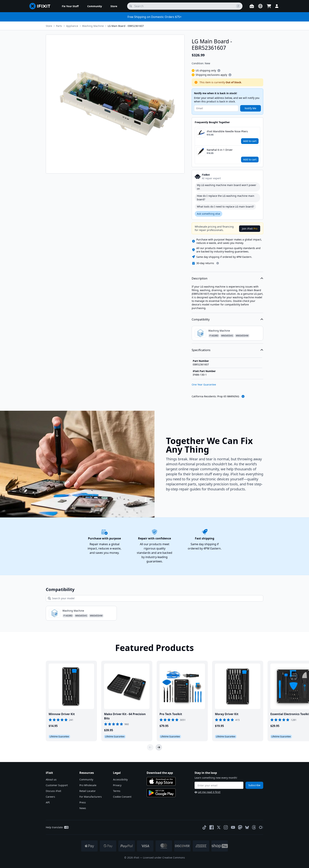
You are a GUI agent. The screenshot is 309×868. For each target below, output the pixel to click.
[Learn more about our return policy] (217, 263)
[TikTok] (204, 827)
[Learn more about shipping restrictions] (218, 70)
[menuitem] (70, 6)
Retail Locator (87, 791)
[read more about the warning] (243, 396)
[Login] (277, 6)
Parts (59, 26)
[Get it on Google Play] (161, 793)
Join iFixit (249, 228)
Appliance (72, 26)
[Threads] (254, 827)
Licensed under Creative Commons (164, 857)
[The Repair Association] (261, 827)
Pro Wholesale (87, 785)
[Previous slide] (150, 747)
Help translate (54, 827)
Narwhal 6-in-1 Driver (220, 149)
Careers (50, 796)
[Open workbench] (251, 6)
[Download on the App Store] (161, 781)
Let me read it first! (209, 792)
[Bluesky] (247, 827)
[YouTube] (233, 827)
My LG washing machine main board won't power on (226, 186)
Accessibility (120, 779)
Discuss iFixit (53, 791)
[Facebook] (211, 827)
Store (49, 26)
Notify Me (250, 108)
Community (86, 779)
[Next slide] (159, 747)
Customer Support (57, 785)
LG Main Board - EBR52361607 (126, 26)
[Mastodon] (240, 827)
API (48, 802)
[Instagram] (226, 827)
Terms (116, 791)
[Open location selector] (260, 6)
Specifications (201, 350)
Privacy (117, 785)
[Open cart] (269, 6)
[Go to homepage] (41, 6)
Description (199, 278)
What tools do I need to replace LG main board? (225, 206)
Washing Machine (93, 26)
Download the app (160, 773)
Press (82, 802)
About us (51, 779)
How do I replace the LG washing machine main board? (225, 197)
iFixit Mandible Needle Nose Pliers (227, 131)
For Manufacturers (90, 796)
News (82, 808)
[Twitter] (219, 827)
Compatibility (201, 319)
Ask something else (208, 213)
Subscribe (254, 785)
